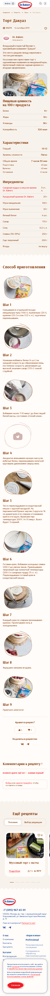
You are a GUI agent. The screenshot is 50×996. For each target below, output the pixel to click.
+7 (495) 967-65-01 (14, 910)
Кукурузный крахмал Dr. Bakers (18, 196)
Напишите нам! (28, 923)
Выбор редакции (33, 822)
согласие (15, 966)
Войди (9, 783)
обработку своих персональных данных (25, 969)
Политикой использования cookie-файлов (23, 975)
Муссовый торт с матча (24, 862)
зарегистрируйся (24, 783)
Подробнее (14, 871)
